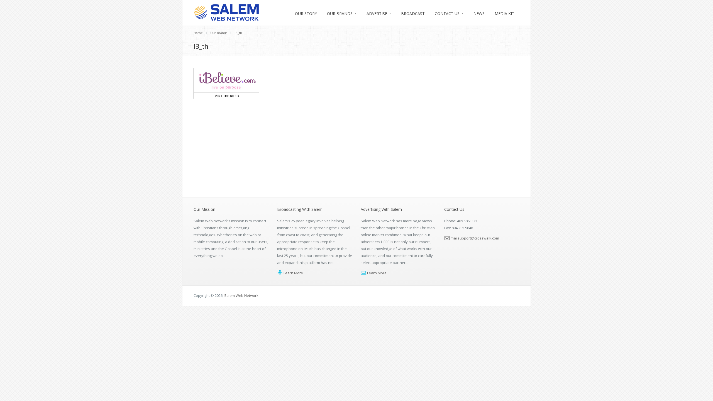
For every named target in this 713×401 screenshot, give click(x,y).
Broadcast (413, 13)
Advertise (377, 13)
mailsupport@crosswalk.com (475, 238)
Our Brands (340, 13)
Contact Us (447, 13)
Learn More (293, 272)
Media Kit (504, 13)
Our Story (306, 13)
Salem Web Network (241, 295)
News (479, 13)
